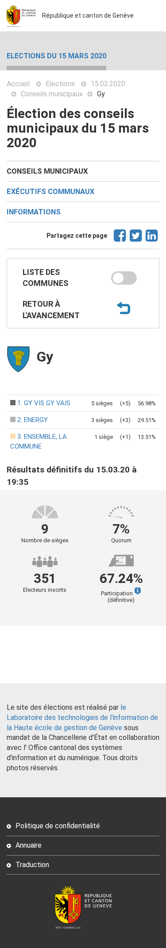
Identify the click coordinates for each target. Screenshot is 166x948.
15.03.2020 (108, 84)
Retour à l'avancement (51, 309)
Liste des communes (45, 277)
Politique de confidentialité (57, 826)
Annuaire (28, 845)
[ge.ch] (24, 15)
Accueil (18, 84)
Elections (60, 84)
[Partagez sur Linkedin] (152, 239)
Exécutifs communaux (50, 191)
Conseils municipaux (52, 94)
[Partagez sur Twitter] (136, 239)
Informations (34, 212)
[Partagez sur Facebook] (120, 239)
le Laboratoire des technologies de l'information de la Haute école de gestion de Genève (82, 717)
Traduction (32, 864)
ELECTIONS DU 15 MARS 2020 (56, 56)
